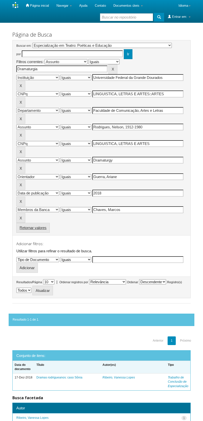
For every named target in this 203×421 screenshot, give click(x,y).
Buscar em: (23, 45)
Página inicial (39, 5)
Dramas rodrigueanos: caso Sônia (59, 377)
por (18, 54)
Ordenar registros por (73, 282)
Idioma (183, 5)
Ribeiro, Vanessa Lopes (118, 377)
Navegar (62, 5)
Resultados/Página (29, 282)
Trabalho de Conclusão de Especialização (178, 382)
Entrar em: (179, 17)
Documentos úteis (126, 5)
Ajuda (83, 5)
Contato (100, 5)
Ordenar (132, 282)
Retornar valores (33, 228)
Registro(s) (174, 282)
